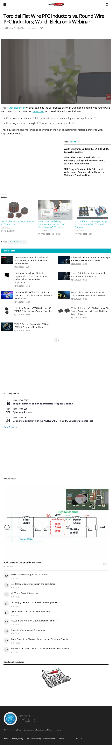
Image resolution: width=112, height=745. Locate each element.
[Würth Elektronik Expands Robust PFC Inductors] (18, 210)
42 (29, 286)
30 (29, 302)
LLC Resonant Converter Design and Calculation (33, 584)
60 (86, 318)
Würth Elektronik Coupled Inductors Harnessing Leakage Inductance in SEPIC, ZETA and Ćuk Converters (84, 160)
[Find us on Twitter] (81, 738)
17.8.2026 (77, 280)
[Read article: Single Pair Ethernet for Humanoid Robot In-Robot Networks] (64, 276)
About (61, 738)
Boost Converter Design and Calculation (29, 574)
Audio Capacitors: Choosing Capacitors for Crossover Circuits (39, 639)
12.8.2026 (20, 314)
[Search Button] (107, 4)
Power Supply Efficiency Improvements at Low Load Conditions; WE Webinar (51, 224)
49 (29, 330)
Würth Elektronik (15, 107)
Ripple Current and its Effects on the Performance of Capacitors (40, 648)
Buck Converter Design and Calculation (22, 562)
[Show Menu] (5, 4)
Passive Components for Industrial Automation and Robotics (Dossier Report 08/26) (31, 260)
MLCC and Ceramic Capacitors (25, 593)
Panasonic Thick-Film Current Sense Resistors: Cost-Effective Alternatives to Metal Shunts (33, 295)
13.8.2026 (77, 299)
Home (6, 738)
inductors (38, 111)
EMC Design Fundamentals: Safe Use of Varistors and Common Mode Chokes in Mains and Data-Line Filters (84, 172)
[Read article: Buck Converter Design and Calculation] (56, 521)
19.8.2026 (20, 286)
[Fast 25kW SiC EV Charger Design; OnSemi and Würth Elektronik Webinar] (92, 210)
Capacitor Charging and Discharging (28, 630)
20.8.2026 (20, 267)
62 (86, 299)
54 (29, 267)
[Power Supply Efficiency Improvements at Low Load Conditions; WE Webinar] (55, 210)
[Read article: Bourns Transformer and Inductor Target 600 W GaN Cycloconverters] (64, 295)
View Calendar (10, 427)
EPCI (7, 730)
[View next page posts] (90, 184)
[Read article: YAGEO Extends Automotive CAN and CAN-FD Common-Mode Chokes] (7, 327)
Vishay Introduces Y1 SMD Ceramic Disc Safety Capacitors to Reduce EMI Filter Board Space (90, 311)
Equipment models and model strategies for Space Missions (43, 403)
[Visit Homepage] (56, 4)
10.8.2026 (20, 330)
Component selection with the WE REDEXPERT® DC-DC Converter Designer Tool (53, 420)
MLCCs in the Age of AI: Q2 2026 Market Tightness (34, 620)
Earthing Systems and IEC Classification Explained (34, 602)
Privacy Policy (17, 738)
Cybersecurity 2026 (22, 412)
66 (29, 314)
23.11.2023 (8, 28)
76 (86, 280)
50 (86, 264)
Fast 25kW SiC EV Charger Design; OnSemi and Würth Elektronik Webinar (91, 224)
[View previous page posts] (85, 184)
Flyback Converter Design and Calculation (30, 611)
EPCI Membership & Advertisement (41, 738)
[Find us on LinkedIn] (77, 738)
